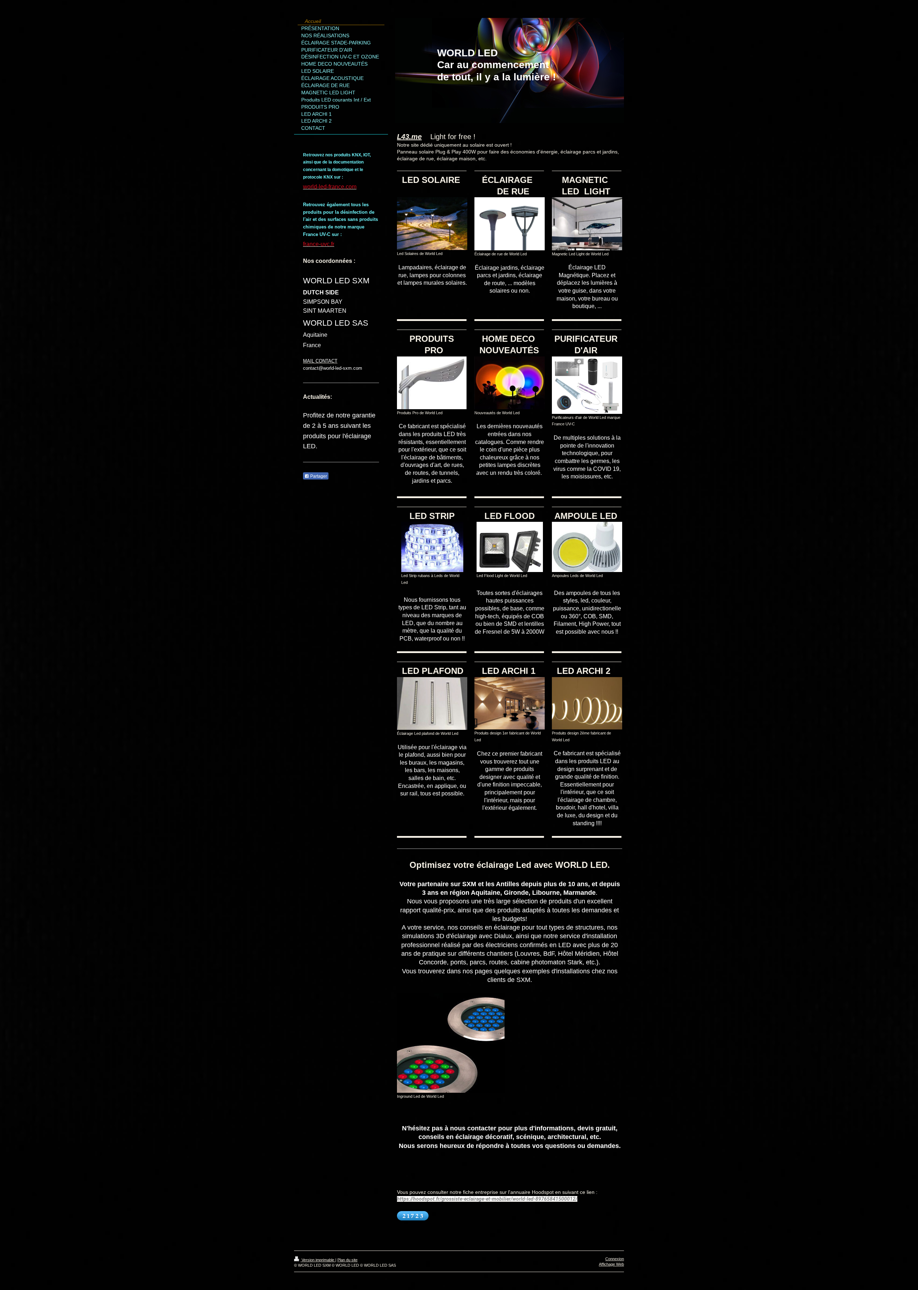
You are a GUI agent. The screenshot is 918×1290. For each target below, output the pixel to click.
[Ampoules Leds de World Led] (587, 547)
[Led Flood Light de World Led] (510, 547)
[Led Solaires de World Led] (432, 223)
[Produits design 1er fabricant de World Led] (509, 703)
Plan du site (347, 1260)
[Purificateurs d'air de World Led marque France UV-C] (587, 385)
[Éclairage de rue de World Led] (509, 223)
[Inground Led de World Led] (451, 1043)
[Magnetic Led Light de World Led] (587, 223)
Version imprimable (318, 1260)
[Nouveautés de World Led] (509, 382)
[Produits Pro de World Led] (432, 382)
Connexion (614, 1259)
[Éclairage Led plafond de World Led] (432, 703)
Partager (318, 476)
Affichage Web (611, 1264)
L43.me (409, 137)
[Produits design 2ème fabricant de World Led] (587, 703)
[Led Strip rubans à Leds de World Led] (432, 547)
